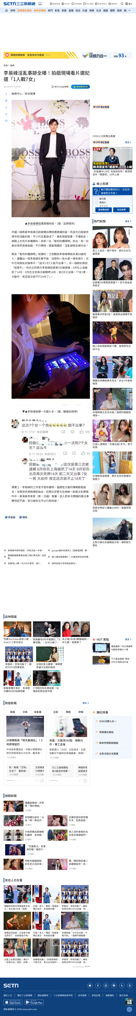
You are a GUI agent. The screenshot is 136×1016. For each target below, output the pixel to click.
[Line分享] (6, 100)
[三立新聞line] (113, 985)
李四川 (102, 202)
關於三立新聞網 (24, 995)
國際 (112, 10)
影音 (57, 10)
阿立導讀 (90, 3)
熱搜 (64, 10)
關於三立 (8, 995)
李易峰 (31, 223)
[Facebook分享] (6, 94)
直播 (71, 10)
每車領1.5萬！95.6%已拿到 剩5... (24, 563)
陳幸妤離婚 (40, 10)
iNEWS (67, 3)
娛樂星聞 (56, 3)
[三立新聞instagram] (105, 985)
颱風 (12, 712)
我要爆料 (110, 995)
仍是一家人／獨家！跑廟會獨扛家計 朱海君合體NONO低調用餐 (46, 907)
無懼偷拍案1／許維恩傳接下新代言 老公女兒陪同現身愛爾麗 (46, 961)
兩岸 (119, 10)
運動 (126, 10)
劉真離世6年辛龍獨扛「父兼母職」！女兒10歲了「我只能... (47, 641)
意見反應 (96, 995)
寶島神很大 (102, 3)
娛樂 (91, 10)
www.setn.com (29, 1009)
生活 (98, 10)
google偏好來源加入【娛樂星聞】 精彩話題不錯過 (70, 550)
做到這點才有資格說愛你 (63, 563)
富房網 (114, 3)
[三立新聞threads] (129, 985)
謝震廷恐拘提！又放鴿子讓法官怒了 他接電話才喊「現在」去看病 (17, 934)
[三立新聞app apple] (13, 1002)
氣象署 (37, 712)
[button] (122, 3)
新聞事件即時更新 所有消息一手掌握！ (25, 550)
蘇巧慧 (102, 198)
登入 (130, 3)
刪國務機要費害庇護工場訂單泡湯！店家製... (27, 557)
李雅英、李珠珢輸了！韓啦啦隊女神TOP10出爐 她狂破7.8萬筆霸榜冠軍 (75, 907)
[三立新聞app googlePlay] (34, 1002)
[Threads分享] (6, 107)
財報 (80, 712)
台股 (55, 712)
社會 (84, 10)
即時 (12, 10)
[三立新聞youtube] (89, 985)
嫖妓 (38, 223)
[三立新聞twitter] (121, 985)
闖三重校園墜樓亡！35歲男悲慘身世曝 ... (71, 556)
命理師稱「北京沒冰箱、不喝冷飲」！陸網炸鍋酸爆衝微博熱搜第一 (74, 934)
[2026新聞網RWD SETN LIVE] (40, 3)
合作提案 (82, 995)
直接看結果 (103, 209)
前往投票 (121, 209)
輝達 (68, 712)
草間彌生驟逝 (24, 10)
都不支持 (103, 206)
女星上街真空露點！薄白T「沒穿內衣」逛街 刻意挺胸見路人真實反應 (17, 961)
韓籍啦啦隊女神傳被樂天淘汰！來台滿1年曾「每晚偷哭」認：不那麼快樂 (17, 907)
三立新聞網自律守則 (63, 995)
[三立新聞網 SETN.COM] (6, 10)
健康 (105, 10)
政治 (78, 10)
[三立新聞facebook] (97, 985)
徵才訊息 (123, 995)
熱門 (50, 10)
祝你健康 (78, 3)
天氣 (25, 712)
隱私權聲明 (43, 995)
